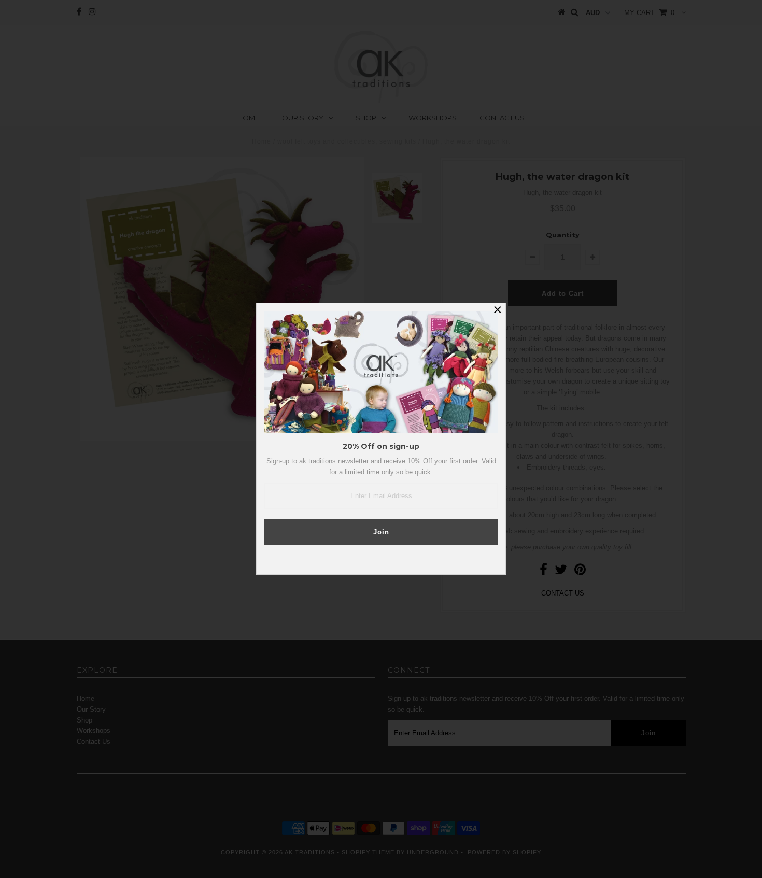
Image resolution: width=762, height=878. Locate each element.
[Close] (497, 311)
